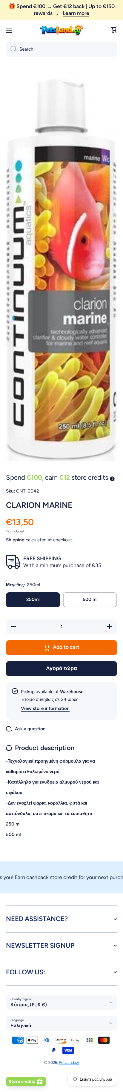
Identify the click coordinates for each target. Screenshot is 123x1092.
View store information (45, 708)
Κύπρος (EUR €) (28, 1005)
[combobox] (61, 49)
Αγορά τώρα (61, 668)
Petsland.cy (69, 1062)
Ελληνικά (20, 1026)
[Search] (11, 49)
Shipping (15, 540)
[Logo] (61, 30)
